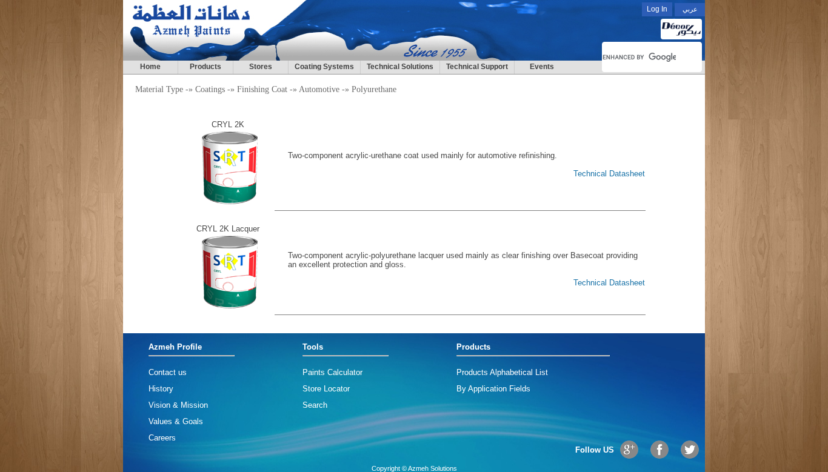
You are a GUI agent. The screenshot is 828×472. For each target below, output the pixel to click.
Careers (162, 437)
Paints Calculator (332, 372)
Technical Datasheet (609, 173)
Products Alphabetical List (502, 372)
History (161, 388)
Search (314, 405)
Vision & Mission (178, 405)
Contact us (168, 372)
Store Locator (326, 388)
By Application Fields (493, 388)
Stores (260, 66)
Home (150, 66)
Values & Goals (176, 421)
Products (205, 66)
